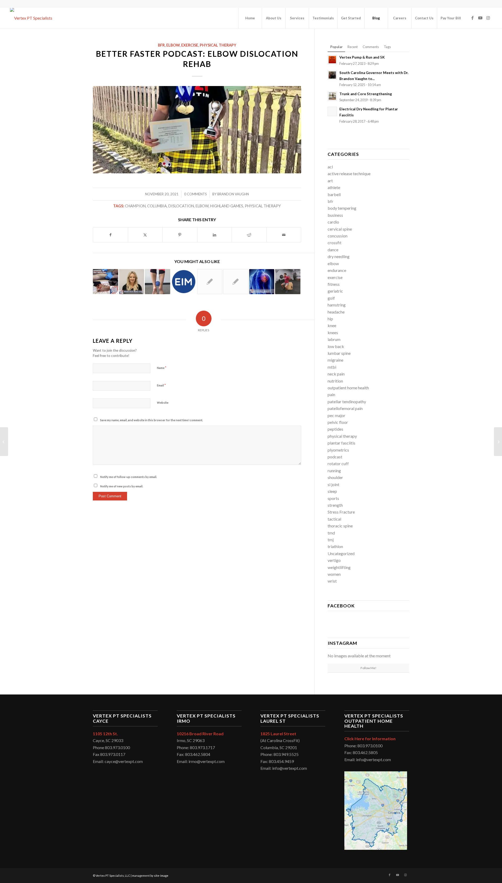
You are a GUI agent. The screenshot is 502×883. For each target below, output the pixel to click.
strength (335, 505)
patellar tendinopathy (347, 401)
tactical (334, 518)
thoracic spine (340, 525)
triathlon (335, 546)
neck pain (336, 373)
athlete (334, 187)
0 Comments (195, 194)
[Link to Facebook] (472, 18)
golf (331, 297)
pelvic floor (338, 422)
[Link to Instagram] (488, 18)
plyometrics (338, 449)
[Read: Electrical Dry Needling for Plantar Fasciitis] (332, 111)
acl (330, 166)
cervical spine (340, 228)
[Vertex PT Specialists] (31, 18)
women (334, 574)
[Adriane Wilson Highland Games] (197, 129)
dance (333, 249)
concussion (337, 235)
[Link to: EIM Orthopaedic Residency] (183, 281)
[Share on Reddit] (249, 234)
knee (332, 325)
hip (330, 318)
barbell (334, 194)
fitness (334, 284)
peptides (335, 428)
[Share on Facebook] (110, 234)
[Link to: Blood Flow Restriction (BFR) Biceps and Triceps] (210, 281)
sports (333, 498)
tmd (331, 532)
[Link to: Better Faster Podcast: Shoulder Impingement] (262, 281)
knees (333, 332)
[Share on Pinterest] (180, 234)
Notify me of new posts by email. (121, 486)
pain (331, 394)
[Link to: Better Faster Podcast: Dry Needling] (105, 281)
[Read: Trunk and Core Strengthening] (332, 96)
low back (336, 346)
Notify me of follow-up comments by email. (128, 476)
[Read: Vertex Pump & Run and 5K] (332, 59)
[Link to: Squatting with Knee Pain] (287, 281)
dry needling (339, 256)
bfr (161, 45)
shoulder (335, 477)
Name (161, 368)
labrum (334, 339)
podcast (335, 456)
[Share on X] (145, 234)
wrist (332, 580)
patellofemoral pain (345, 408)
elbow (173, 45)
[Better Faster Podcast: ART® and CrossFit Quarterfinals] (4, 441)
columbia (157, 206)
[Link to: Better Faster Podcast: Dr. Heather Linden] (131, 281)
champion (135, 206)
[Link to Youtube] (480, 18)
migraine (335, 359)
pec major (336, 415)
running (334, 470)
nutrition (335, 380)
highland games (226, 206)
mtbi (332, 366)
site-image (161, 875)
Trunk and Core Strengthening (365, 94)
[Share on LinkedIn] (214, 234)
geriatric (335, 290)
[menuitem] (250, 18)
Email (161, 385)
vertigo (334, 560)
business (335, 215)
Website (162, 402)
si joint (333, 484)
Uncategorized (341, 553)
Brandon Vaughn (233, 194)
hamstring (337, 304)
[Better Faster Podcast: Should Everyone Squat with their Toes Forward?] (498, 441)
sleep (332, 491)
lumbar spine (339, 353)
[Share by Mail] (284, 234)
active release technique (349, 173)
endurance (337, 270)
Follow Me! (368, 668)
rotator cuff (338, 463)
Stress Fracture (341, 511)
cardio (333, 221)
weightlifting (339, 567)
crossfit (334, 242)
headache (336, 311)
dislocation (181, 206)
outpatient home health (348, 387)
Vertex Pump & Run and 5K (362, 57)
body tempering (342, 208)
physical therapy (218, 45)
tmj (331, 539)
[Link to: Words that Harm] (235, 281)
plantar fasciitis (341, 442)
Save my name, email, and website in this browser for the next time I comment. (151, 420)
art (330, 180)
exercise (189, 45)
